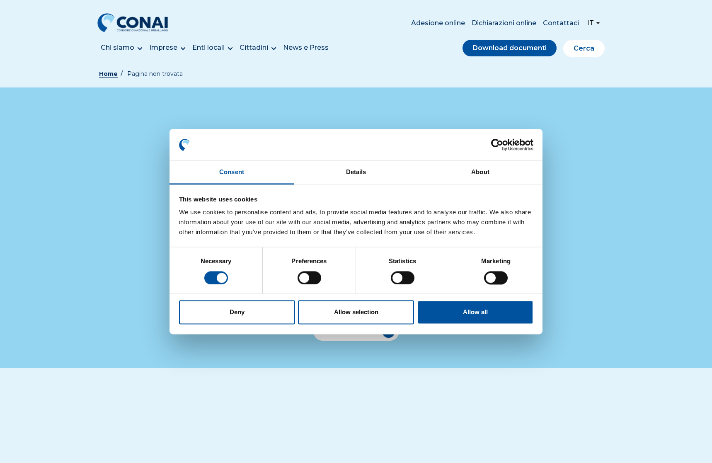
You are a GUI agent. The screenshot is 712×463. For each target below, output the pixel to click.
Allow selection (356, 312)
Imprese (163, 47)
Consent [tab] (231, 172)
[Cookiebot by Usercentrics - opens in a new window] (497, 144)
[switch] (309, 277)
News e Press (306, 47)
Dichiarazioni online (504, 23)
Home (108, 74)
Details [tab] (356, 172)
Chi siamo (117, 47)
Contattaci (561, 23)
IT (590, 23)
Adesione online (438, 23)
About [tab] (480, 172)
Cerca (584, 48)
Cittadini (254, 47)
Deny (237, 312)
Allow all (475, 312)
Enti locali (208, 47)
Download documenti (509, 48)
